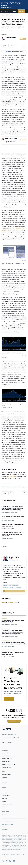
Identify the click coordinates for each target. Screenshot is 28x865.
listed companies (6, 774)
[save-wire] (24, 46)
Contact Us (5, 807)
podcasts (4, 782)
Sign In (14, 11)
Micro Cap (5, 587)
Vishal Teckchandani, (6, 512)
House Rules (5, 829)
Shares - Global (6, 761)
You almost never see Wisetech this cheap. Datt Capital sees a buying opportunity (12, 534)
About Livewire (6, 795)
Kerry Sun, (4, 538)
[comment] (11, 45)
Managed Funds (6, 753)
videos (3, 780)
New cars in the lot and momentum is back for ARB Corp (13, 525)
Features (4, 798)
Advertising (5, 790)
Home (3, 15)
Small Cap (12, 587)
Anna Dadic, (4, 528)
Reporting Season (6, 628)
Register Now (13, 721)
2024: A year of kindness (7, 742)
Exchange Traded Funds (8, 755)
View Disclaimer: (6, 486)
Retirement (4, 618)
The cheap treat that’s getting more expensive (11, 737)
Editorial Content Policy (8, 821)
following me (12, 476)
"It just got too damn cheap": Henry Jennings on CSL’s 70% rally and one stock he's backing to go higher (12, 508)
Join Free (21, 11)
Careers (4, 801)
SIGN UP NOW (9, 699)
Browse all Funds (6, 767)
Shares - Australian (7, 758)
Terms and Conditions (7, 824)
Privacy (4, 826)
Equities (12, 15)
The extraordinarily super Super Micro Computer (12, 739)
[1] (24, 324)
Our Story (4, 792)
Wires (7, 15)
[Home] (7, 11)
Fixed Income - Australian (8, 764)
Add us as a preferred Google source (14, 51)
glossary (4, 777)
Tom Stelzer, (4, 520)
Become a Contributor (8, 804)
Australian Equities (13, 585)
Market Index (5, 814)
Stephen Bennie (11, 37)
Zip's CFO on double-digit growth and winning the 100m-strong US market (13, 517)
